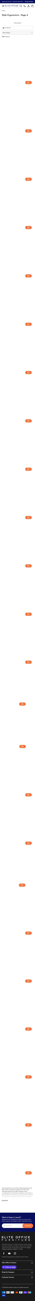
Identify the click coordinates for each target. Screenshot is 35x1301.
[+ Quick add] (28, 82)
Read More (5, 1200)
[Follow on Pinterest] (15, 1255)
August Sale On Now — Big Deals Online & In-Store (14, 1)
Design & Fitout (29, 1)
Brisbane (10, 1249)
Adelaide (15, 1249)
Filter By (8, 28)
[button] (17, 33)
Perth (21, 1249)
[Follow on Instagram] (9, 1255)
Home (3, 10)
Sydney (28, 1247)
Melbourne (4, 1249)
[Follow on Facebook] (4, 1255)
